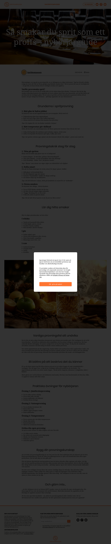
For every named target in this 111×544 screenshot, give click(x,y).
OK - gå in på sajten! (55, 284)
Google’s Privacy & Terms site (54, 276)
